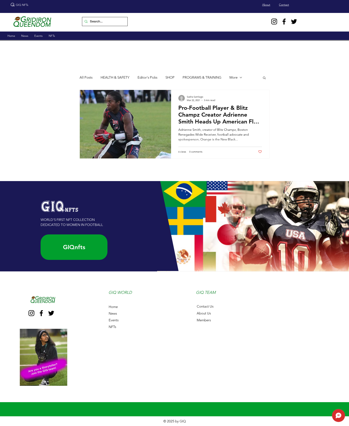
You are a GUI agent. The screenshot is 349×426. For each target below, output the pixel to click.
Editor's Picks (147, 77)
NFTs (112, 327)
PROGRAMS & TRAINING (202, 77)
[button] (264, 78)
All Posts (86, 77)
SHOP (169, 77)
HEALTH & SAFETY (115, 77)
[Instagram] (274, 21)
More (233, 77)
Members (204, 320)
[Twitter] (294, 21)
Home (113, 307)
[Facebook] (284, 21)
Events (114, 320)
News (113, 313)
